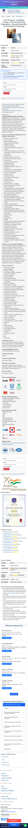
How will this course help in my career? (13, 740)
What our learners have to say (9, 798)
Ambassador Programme (7, 790)
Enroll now (14, 820)
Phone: (5, 87)
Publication (4, 788)
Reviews (14, 825)
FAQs (2, 786)
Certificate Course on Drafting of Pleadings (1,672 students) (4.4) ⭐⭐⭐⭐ (13, 541)
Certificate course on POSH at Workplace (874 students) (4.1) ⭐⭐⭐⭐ (12, 535)
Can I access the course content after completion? (12, 731)
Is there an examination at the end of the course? (12, 726)
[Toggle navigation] (26, 10)
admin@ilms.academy (10, 811)
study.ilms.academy (11, 593)
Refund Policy (5, 775)
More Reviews (14, 694)
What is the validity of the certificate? (12, 722)
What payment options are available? (12, 736)
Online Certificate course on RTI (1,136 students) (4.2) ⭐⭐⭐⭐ (10, 548)
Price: (4, 91)
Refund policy (7, 749)
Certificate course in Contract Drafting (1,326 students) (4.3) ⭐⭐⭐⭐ (11, 545)
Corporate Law (5, 762)
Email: (4, 83)
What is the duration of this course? (12, 704)
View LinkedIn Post (6, 638)
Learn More (13, 4)
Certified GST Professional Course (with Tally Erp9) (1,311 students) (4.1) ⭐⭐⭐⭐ (15, 538)
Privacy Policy (5, 780)
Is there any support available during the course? (12, 744)
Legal (3, 759)
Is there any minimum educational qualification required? (12, 712)
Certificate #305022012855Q (19, 12)
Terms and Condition (6, 778)
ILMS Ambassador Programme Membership (13, 76)
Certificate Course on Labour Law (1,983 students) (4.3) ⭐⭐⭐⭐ (10, 532)
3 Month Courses (6, 765)
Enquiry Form (4, 796)
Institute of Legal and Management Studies (14, 10)
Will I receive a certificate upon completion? (11, 717)
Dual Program (5, 757)
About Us (3, 773)
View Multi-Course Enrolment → (18, 99)
